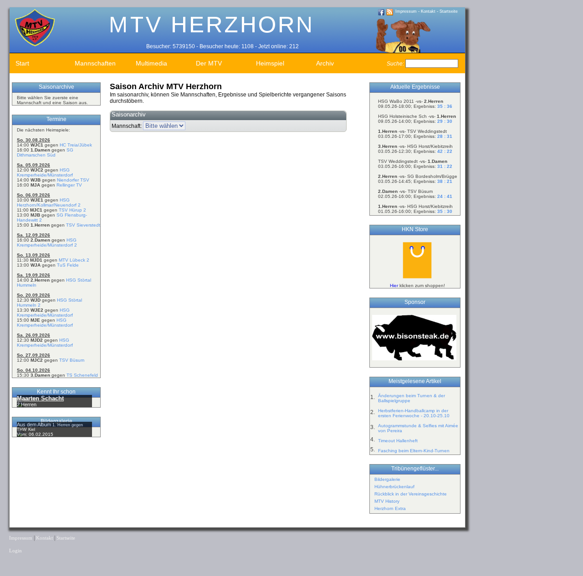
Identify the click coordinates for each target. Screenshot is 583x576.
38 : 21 (444, 181)
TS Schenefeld (82, 375)
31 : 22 (444, 166)
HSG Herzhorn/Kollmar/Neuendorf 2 (49, 202)
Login (15, 550)
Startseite (449, 11)
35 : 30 (444, 211)
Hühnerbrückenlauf (394, 486)
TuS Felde (68, 265)
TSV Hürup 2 (72, 209)
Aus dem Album (34, 424)
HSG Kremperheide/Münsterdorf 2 (47, 242)
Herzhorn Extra (390, 508)
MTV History (386, 501)
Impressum (406, 11)
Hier (394, 285)
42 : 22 (444, 151)
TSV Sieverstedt (83, 224)
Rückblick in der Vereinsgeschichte (410, 493)
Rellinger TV (69, 184)
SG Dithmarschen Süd (45, 152)
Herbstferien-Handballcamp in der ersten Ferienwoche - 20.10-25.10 (414, 413)
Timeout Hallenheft (398, 440)
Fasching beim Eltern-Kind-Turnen (414, 450)
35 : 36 (444, 106)
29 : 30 (444, 121)
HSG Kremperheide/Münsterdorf (45, 172)
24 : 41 (444, 196)
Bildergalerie (387, 479)
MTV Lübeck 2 (74, 260)
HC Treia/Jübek (76, 144)
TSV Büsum (71, 360)
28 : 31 (444, 136)
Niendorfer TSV (73, 179)
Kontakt (428, 11)
